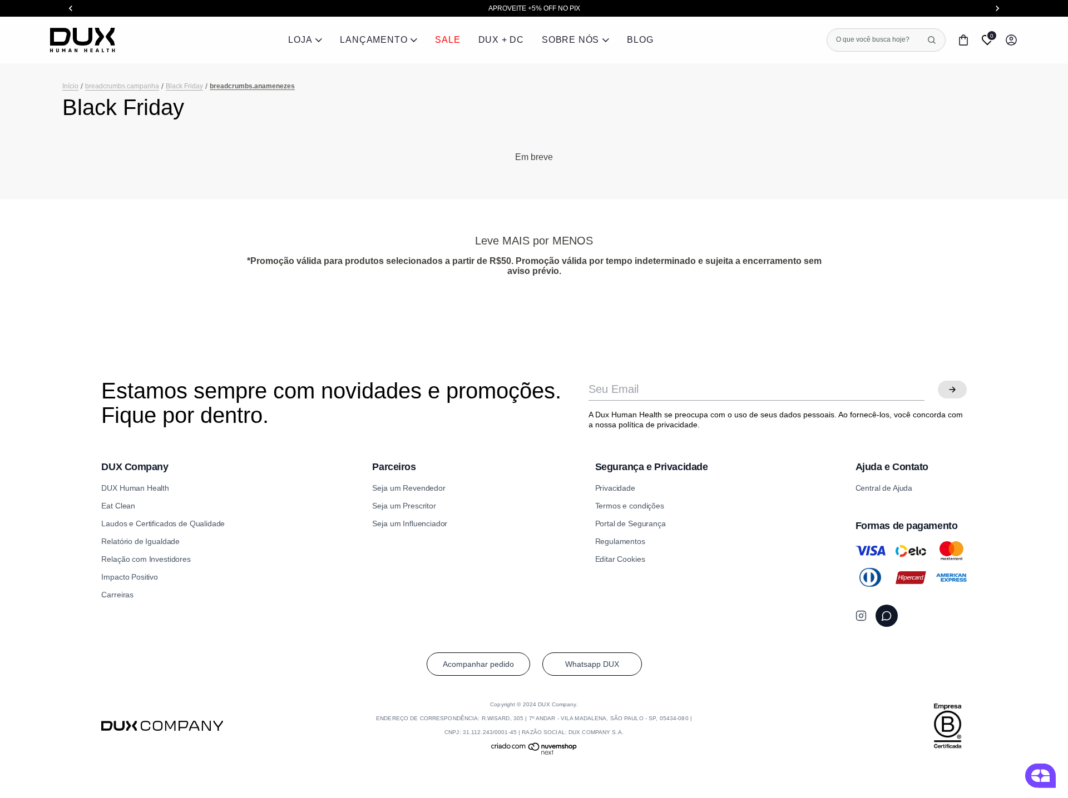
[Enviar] (952, 389)
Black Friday (184, 86)
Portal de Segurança (630, 523)
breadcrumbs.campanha (122, 86)
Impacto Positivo (129, 576)
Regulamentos (620, 541)
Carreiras (117, 594)
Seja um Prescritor (404, 505)
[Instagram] (861, 615)
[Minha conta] (1011, 40)
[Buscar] (931, 40)
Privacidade (615, 487)
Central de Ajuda (884, 487)
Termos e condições (629, 505)
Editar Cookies (620, 559)
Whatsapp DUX (592, 664)
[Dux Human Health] (82, 40)
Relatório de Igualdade (140, 541)
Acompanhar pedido (478, 664)
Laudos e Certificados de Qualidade (163, 523)
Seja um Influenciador (409, 523)
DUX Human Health (135, 487)
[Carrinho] (963, 40)
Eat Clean (118, 505)
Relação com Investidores (145, 559)
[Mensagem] (887, 616)
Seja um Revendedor (408, 487)
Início (70, 86)
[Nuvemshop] (534, 753)
